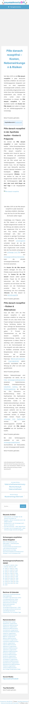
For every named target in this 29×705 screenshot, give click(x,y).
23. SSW (10, 575)
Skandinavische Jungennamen (11, 662)
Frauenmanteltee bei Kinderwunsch (12, 546)
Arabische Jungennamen (9, 633)
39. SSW (16, 583)
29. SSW (10, 578)
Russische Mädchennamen (10, 657)
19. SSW (5, 573)
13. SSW (5, 570)
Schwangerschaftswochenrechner (14, 257)
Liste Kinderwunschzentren (10, 548)
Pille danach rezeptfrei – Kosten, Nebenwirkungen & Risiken (14, 59)
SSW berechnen (7, 605)
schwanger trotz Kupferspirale (14, 419)
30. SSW (16, 578)
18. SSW (15, 571)
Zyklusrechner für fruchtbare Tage (12, 612)
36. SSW (16, 581)
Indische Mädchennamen (9, 644)
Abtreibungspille (12, 295)
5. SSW (11, 565)
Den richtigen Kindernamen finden (12, 669)
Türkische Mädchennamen (10, 667)
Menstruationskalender (18, 359)
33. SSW (16, 580)
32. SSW (10, 580)
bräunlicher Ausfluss (10, 387)
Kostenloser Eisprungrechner (10, 601)
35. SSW (10, 581)
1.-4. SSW (5, 565)
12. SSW (15, 568)
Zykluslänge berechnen (9, 610)
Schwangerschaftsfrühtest (12, 442)
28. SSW (5, 578)
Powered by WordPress (6, 701)
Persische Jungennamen (9, 653)
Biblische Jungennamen (9, 636)
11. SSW (10, 568)
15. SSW (16, 570)
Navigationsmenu (15, 7)
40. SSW (5, 584)
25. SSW (5, 576)
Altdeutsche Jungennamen (10, 626)
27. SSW (16, 576)
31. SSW (5, 580)
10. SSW (5, 568)
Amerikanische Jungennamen (10, 630)
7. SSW (5, 566)
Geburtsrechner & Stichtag (10, 602)
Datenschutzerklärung (6, 703)
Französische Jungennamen (10, 639)
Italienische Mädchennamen (10, 648)
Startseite (15, 703)
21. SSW (16, 573)
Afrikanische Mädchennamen (10, 625)
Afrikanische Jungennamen (10, 623)
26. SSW (10, 576)
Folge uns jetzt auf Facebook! (10, 678)
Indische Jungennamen (9, 643)
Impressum (25, 701)
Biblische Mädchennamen (9, 638)
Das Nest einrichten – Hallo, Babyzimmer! (14, 526)
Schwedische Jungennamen (10, 659)
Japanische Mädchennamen (10, 651)
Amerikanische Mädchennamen (11, 631)
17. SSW (10, 571)
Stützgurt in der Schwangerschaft (11, 553)
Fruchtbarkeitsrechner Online (10, 599)
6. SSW (15, 565)
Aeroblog (20, 701)
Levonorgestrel (20, 241)
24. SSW (16, 575)
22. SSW (5, 575)
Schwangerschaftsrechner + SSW (12, 607)
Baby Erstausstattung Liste (10, 541)
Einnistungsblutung (9, 389)
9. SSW (14, 566)
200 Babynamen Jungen (9, 622)
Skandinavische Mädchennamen (11, 664)
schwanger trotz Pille (13, 252)
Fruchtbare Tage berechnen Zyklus (12, 597)
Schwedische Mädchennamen (11, 661)
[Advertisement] (14, 27)
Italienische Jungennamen (9, 646)
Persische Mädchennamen (10, 654)
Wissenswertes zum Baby (9, 550)
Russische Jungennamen (9, 656)
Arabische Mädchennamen (10, 635)
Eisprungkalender (13, 361)
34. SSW (5, 581)
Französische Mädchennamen (10, 641)
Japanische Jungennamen (9, 649)
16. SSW (5, 571)
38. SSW (10, 583)
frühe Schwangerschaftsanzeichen (14, 380)
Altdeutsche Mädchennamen (10, 628)
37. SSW (5, 583)
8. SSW (9, 566)
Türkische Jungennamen (9, 666)
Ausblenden (18, 122)
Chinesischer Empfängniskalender (11, 594)
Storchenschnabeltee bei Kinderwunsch (13, 551)
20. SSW (10, 573)
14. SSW (10, 570)
